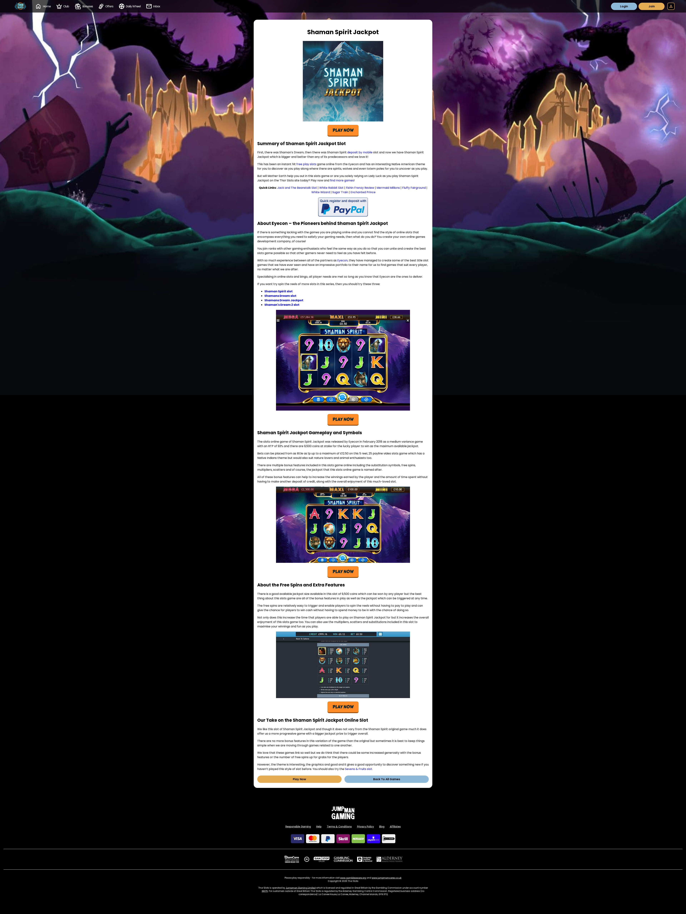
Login (624, 6)
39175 (265, 891)
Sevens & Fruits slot (358, 769)
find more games (342, 180)
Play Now (299, 779)
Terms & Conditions (339, 826)
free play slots (306, 164)
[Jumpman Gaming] (343, 818)
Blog (381, 826)
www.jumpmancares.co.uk (386, 877)
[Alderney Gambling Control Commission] (389, 859)
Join (651, 6)
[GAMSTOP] (322, 859)
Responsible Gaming (298, 826)
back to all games (386, 779)
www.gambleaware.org (353, 877)
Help (319, 826)
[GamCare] (292, 859)
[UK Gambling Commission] (343, 859)
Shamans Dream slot (280, 296)
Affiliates (395, 826)
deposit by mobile (359, 152)
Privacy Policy (365, 826)
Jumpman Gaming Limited (301, 887)
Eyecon (342, 260)
